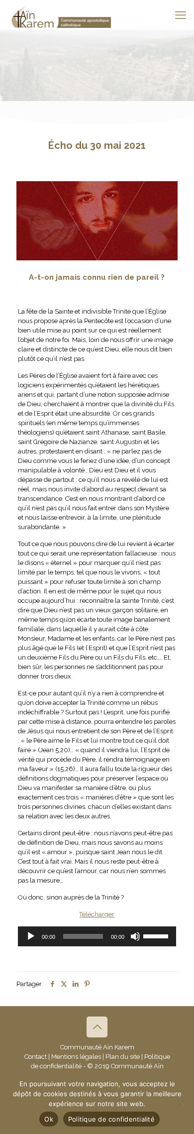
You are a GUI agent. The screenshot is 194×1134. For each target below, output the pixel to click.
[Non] (182, 1103)
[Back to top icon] (97, 1027)
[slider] (157, 935)
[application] (97, 936)
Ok (48, 1119)
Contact (35, 1056)
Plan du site (122, 1056)
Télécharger (96, 914)
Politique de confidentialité (111, 1119)
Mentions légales (76, 1056)
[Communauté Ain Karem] (59, 14)
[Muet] (135, 936)
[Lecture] (31, 936)
